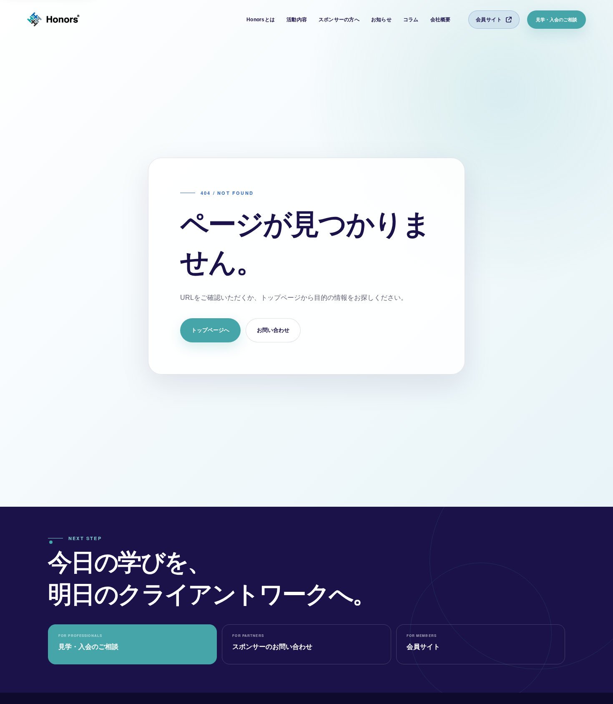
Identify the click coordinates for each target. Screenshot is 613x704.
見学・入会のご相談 (556, 19)
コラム (411, 20)
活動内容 (296, 20)
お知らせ (381, 20)
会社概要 (440, 20)
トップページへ (210, 330)
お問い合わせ (273, 330)
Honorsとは (260, 20)
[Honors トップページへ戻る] (53, 20)
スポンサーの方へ (339, 20)
